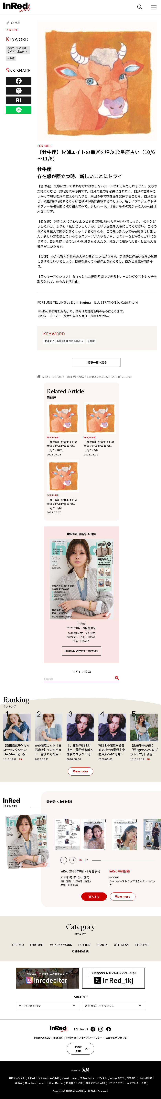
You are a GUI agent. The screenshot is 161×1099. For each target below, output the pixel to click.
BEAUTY (102, 945)
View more (80, 771)
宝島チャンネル (17, 1078)
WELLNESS (121, 945)
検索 (140, 7)
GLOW (18, 1083)
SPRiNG (131, 1078)
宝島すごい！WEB (95, 1083)
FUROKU (18, 945)
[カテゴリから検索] (47, 1006)
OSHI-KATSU (80, 951)
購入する (94, 897)
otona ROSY (117, 1078)
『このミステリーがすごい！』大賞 (127, 1083)
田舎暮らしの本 (74, 1083)
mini (74, 1078)
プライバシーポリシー (90, 1037)
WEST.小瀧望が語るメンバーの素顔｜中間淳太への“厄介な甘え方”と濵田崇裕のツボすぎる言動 (111, 750)
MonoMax (30, 1083)
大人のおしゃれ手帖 (48, 1078)
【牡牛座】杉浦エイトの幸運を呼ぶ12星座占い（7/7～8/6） (62, 504)
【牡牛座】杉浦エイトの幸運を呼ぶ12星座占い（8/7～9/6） (99, 446)
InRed (31, 1078)
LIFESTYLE (142, 945)
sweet (65, 1078)
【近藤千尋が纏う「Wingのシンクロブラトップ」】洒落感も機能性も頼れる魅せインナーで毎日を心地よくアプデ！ (144, 750)
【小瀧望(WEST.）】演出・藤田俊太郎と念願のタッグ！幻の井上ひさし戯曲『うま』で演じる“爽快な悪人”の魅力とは (80, 750)
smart (42, 1083)
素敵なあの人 (87, 1078)
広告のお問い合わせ (116, 1037)
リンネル (102, 1078)
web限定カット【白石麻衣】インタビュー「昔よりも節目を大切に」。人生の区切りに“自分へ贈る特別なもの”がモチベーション (48, 750)
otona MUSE (145, 1078)
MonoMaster (56, 1083)
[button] (63, 860)
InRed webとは (42, 1037)
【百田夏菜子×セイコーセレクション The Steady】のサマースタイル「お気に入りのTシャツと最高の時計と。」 (16, 750)
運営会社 (71, 1037)
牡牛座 (91, 341)
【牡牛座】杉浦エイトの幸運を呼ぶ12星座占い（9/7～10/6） (62, 446)
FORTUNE (12, 29)
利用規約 (58, 1037)
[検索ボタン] (116, 679)
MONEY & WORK (61, 945)
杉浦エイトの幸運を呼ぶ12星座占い (64, 341)
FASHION (84, 945)
